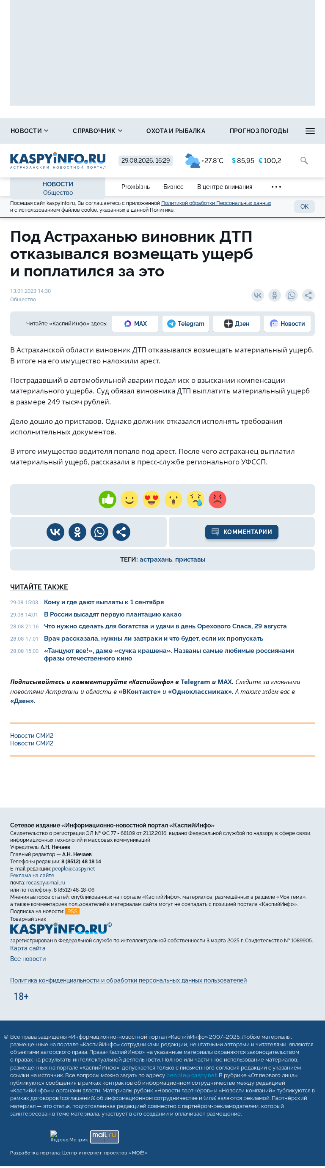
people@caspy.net (73, 869)
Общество (58, 192)
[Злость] (217, 499)
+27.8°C (212, 161)
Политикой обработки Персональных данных (216, 203)
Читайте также (39, 587)
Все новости (28, 958)
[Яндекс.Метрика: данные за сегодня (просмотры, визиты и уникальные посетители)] (69, 1134)
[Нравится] (107, 499)
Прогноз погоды (259, 131)
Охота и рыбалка (175, 131)
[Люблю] (151, 499)
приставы (190, 559)
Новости (27, 131)
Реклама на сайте (32, 876)
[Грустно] (195, 499)
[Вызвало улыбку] (129, 499)
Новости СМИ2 (31, 735)
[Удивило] (173, 499)
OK (304, 206)
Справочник (95, 131)
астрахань (156, 559)
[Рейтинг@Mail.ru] (104, 1134)
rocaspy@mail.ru (45, 883)
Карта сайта (28, 948)
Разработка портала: (79, 1153)
